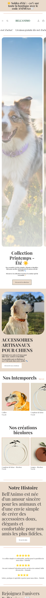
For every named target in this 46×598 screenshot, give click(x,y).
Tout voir (41, 379)
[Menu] (2, 20)
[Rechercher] (7, 20)
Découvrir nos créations (11, 366)
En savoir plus (23, 540)
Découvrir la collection (22, 282)
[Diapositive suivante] (42, 163)
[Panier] (43, 20)
